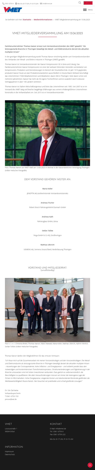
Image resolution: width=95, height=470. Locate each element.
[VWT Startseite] (12, 10)
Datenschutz (10, 454)
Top (90, 465)
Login (89, 3)
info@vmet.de (47, 3)
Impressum (9, 451)
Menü (90, 10)
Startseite (27, 19)
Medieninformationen (43, 19)
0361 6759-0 (9, 3)
